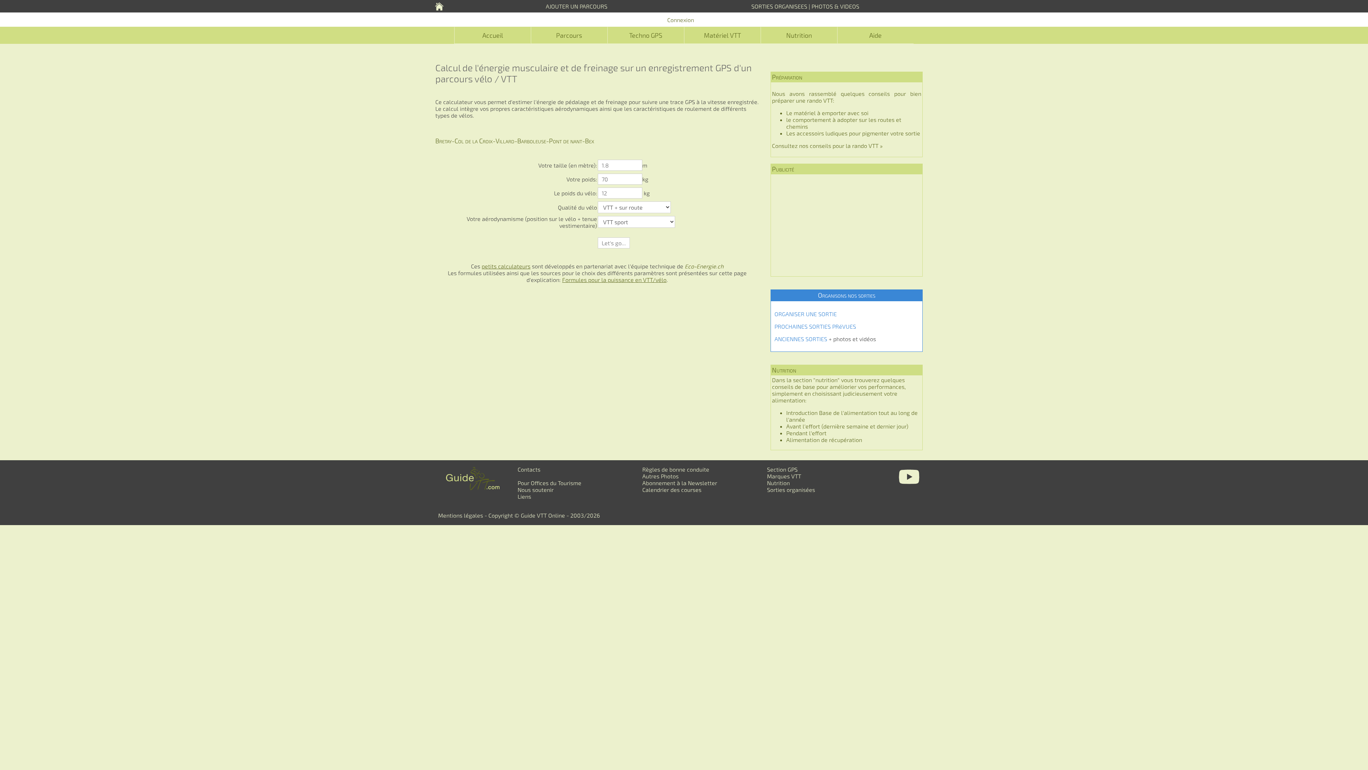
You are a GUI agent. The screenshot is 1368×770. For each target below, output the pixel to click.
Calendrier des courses (671, 489)
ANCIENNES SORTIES (800, 338)
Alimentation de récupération (824, 439)
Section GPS (782, 469)
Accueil (492, 35)
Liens (524, 496)
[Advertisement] (846, 225)
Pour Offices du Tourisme (549, 482)
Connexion (680, 19)
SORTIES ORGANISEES (779, 6)
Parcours (569, 35)
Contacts (529, 469)
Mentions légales (460, 515)
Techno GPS (645, 35)
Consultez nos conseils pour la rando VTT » (827, 145)
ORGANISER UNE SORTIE (805, 313)
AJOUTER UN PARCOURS (576, 6)
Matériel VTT (722, 35)
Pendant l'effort (806, 433)
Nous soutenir (536, 489)
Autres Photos (660, 476)
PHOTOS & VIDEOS (835, 6)
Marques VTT (784, 476)
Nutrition (799, 35)
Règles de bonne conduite (675, 469)
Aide (875, 35)
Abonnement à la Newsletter (679, 482)
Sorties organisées (791, 489)
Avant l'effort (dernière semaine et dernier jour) (847, 426)
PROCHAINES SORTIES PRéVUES (815, 326)
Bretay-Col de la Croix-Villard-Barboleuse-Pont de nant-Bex (514, 141)
